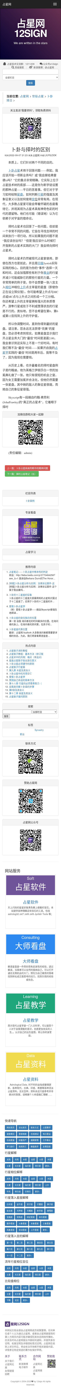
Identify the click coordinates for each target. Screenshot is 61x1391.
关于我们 (9, 1360)
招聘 (7, 1374)
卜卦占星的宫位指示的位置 (22, 617)
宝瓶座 (10, 1217)
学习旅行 (10, 1146)
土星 (9, 1165)
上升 (47, 1185)
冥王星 (38, 1165)
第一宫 (10, 1242)
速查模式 (10, 1133)
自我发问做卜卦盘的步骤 (21, 686)
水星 (25, 1159)
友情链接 (9, 1370)
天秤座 (20, 1210)
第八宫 (30, 1249)
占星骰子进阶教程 (18, 650)
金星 (33, 1159)
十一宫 (10, 1255)
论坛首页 (23, 1127)
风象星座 (10, 1229)
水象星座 (35, 1223)
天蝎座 (30, 1210)
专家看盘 (30, 512)
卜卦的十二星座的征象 (20, 594)
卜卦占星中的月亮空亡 (20, 673)
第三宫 (30, 1242)
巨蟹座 (40, 1204)
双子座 (30, 1204)
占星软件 (30, 902)
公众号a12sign (50, 63)
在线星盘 (10, 1140)
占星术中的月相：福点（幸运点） (26, 657)
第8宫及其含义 (16, 689)
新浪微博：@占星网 (43, 67)
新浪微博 (23, 1363)
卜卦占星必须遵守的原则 (21, 663)
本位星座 (43, 1217)
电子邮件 (23, 1367)
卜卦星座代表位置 (18, 629)
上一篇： (27, 468)
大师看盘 (30, 961)
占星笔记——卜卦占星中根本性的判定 (28, 571)
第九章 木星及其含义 (19, 670)
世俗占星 (38, 96)
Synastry (39, 729)
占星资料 (30, 1079)
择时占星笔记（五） (26, 473)
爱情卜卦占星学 (17, 606)
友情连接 (47, 1146)
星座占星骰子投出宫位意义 (22, 660)
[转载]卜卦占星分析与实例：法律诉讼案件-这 (31, 583)
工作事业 (47, 1140)
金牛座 (20, 1204)
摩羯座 (50, 1210)
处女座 (10, 1210)
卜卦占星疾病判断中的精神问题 (32, 468)
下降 (9, 1300)
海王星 (28, 1165)
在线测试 (35, 1133)
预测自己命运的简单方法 (21, 680)
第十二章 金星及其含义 (21, 693)
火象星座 (23, 1223)
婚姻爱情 (35, 1140)
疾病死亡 (23, 1146)
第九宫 (40, 1249)
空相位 (28, 1191)
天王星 (18, 1165)
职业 (22, 734)
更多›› (47, 1165)
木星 (49, 1159)
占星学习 (30, 552)
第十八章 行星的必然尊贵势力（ (25, 683)
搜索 (30, 82)
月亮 (17, 1159)
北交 (17, 1300)
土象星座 (47, 1223)
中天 (9, 1191)
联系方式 (35, 1127)
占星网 (6, 4)
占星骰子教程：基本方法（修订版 (26, 653)
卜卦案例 (29, 500)
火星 (41, 1159)
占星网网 (27, 1330)
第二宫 (20, 1242)
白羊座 (10, 1204)
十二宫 (20, 1255)
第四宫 (40, 1242)
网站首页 (10, 1127)
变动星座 (23, 1229)
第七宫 (20, 1249)
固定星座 (31, 1217)
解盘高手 (35, 1146)
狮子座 (50, 1204)
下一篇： (22, 473)
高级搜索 (19, 67)
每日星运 (47, 1133)
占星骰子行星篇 (17, 667)
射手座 (40, 1210)
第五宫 (50, 1242)
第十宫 (50, 1249)
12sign (39, 1381)
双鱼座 (20, 1217)
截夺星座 (10, 1223)
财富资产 (23, 1140)
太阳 (9, 1159)
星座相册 (23, 1133)
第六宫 (10, 1249)
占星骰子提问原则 (18, 696)
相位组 (18, 1191)
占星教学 (30, 1020)
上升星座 (35, 1229)
